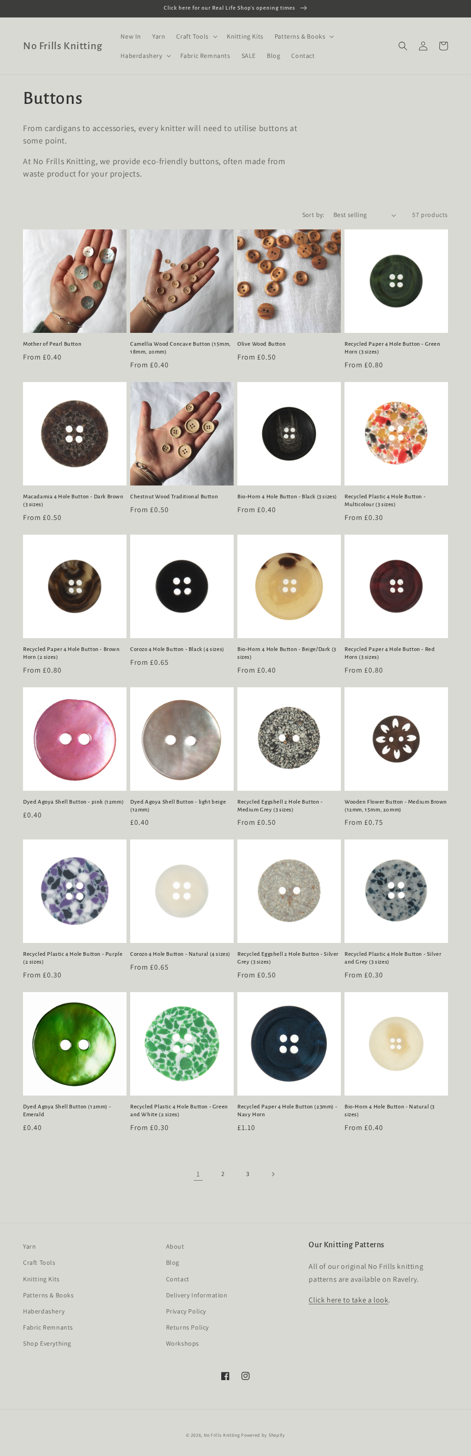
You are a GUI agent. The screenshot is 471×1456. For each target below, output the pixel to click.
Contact (178, 1279)
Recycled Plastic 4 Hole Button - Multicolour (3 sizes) (385, 501)
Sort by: (313, 215)
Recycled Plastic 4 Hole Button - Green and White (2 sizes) (179, 1111)
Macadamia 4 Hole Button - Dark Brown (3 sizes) (73, 501)
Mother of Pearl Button (52, 344)
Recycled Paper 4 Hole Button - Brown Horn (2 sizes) (71, 653)
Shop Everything (47, 1343)
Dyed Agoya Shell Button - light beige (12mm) (178, 806)
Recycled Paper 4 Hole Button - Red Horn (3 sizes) (390, 653)
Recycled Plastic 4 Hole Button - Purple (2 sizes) (72, 958)
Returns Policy (187, 1327)
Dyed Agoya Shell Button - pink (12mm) (73, 802)
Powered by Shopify (263, 1435)
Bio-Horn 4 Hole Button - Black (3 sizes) (287, 497)
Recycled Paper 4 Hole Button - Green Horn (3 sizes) (393, 348)
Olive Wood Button (261, 344)
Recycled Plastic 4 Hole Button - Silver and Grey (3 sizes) (393, 958)
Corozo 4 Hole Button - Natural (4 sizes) (180, 954)
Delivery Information (197, 1295)
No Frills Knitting (222, 1435)
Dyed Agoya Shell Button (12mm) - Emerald (67, 1111)
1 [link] (198, 1174)
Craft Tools (39, 1262)
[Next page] (273, 1174)
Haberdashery (43, 1311)
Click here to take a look (348, 1300)
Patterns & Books (48, 1295)
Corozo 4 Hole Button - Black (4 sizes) (177, 649)
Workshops (182, 1343)
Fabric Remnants (48, 1327)
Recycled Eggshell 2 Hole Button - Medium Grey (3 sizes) (280, 806)
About (175, 1246)
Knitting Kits (41, 1279)
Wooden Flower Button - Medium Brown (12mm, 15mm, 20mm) (396, 806)
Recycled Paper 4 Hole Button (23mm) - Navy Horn (287, 1111)
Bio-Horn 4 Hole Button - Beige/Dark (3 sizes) (286, 653)
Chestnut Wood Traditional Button (174, 497)
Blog (172, 1262)
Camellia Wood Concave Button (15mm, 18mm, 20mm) (180, 348)
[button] (196, 36)
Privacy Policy (186, 1311)
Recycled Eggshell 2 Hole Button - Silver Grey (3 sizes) (288, 958)
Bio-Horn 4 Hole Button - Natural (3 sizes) (390, 1111)
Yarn (29, 1246)
